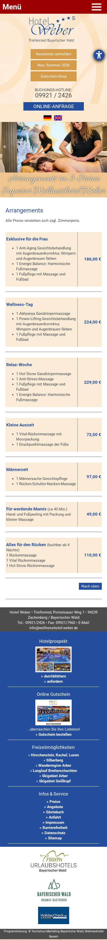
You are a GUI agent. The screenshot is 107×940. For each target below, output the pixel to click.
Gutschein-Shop (54, 76)
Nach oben (90, 586)
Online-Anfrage (53, 106)
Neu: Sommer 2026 (53, 65)
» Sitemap (53, 838)
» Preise (53, 801)
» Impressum (53, 822)
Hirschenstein (42, 755)
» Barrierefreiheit (53, 827)
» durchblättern (53, 676)
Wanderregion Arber (54, 765)
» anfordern (53, 681)
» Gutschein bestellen (53, 734)
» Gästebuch (53, 812)
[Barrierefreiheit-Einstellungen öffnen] (99, 55)
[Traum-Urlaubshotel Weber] (53, 873)
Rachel (61, 755)
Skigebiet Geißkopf (55, 781)
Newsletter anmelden (53, 54)
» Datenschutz (53, 833)
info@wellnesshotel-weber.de (53, 628)
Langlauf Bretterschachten (55, 770)
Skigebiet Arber (55, 776)
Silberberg (54, 760)
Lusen (74, 755)
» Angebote (53, 807)
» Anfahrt (53, 817)
